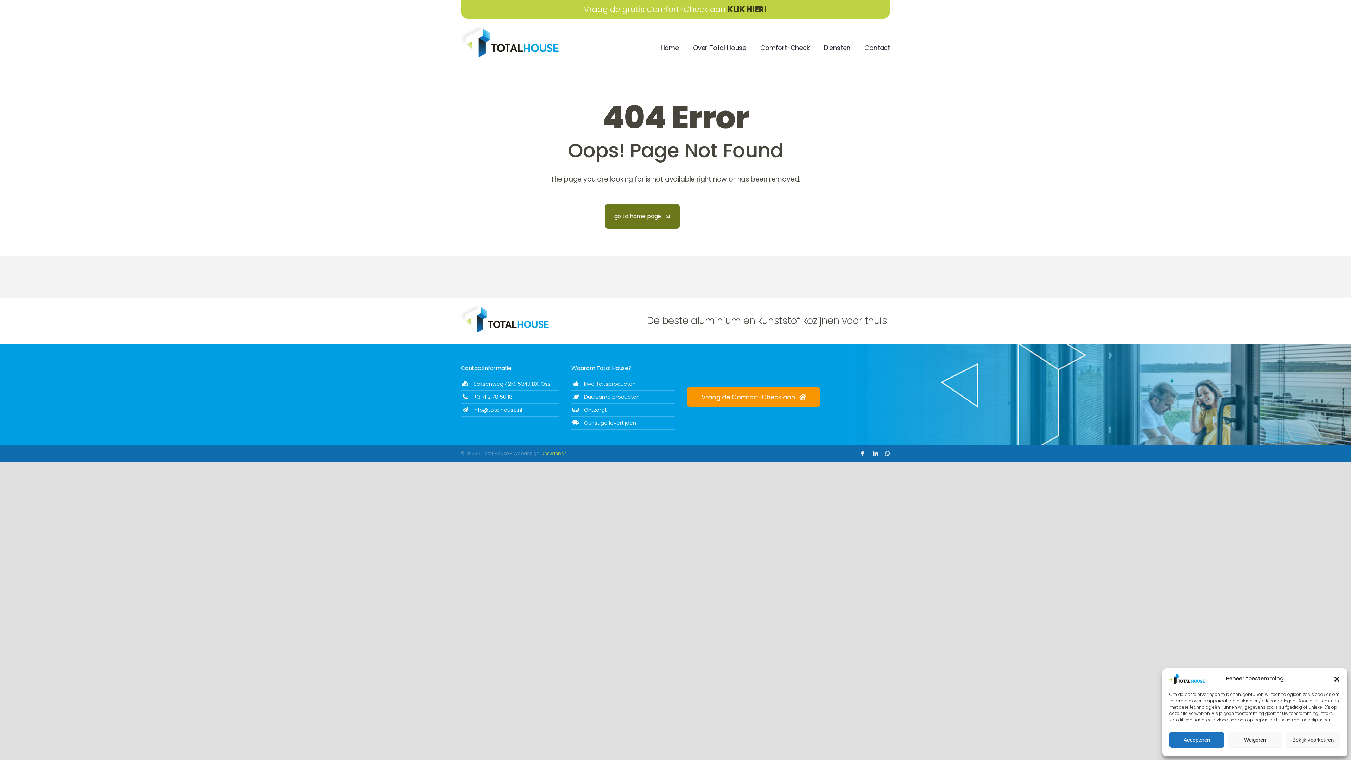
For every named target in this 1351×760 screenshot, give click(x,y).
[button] (1336, 679)
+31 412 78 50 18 (493, 396)
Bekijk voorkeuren (1313, 740)
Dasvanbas (554, 453)
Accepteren (1197, 740)
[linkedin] (875, 453)
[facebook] (862, 453)
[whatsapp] (887, 453)
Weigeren (1255, 740)
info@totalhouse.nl (498, 409)
